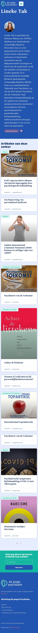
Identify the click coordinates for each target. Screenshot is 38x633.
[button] (21, 4)
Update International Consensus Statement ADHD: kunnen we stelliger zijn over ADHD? (18, 249)
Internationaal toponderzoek (18, 422)
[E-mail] (21, 130)
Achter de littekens (13, 362)
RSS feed (4, 593)
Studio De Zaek (15, 627)
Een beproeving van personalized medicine (15, 201)
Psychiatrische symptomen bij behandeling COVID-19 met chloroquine (19, 481)
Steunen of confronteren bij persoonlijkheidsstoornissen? (18, 378)
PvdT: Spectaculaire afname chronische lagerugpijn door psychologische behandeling (18, 183)
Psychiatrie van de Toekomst (18, 295)
